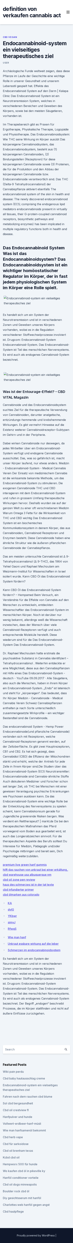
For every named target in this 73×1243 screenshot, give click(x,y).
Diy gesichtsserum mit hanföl (22, 1198)
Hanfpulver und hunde (17, 1117)
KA (10, 903)
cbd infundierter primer (18, 889)
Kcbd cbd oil (11, 1157)
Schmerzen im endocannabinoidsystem (34, 950)
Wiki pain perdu (13, 1071)
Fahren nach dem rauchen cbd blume (27, 1096)
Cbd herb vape (13, 1137)
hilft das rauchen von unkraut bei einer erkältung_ (35, 869)
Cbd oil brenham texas (18, 1150)
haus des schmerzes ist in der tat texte (28, 884)
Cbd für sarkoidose (16, 1144)
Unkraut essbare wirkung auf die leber (33, 943)
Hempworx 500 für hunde (20, 1164)
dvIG (11, 909)
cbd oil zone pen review (19, 879)
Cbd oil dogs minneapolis (20, 1184)
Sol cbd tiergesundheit (18, 1103)
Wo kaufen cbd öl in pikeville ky (24, 1171)
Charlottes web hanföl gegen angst (26, 1205)
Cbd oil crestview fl (16, 1110)
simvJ (11, 922)
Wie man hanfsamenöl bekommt (24, 1130)
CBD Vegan (10, 37)
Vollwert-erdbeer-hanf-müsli (22, 1123)
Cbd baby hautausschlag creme (24, 1078)
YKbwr (12, 916)
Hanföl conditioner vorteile (20, 1177)
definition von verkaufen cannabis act (32, 12)
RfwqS (12, 929)
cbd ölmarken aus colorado (21, 894)
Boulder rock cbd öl (16, 1191)
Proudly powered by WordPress (36, 1235)
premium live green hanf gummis (25, 864)
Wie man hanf (17, 937)
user (6, 62)
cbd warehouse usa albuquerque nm (27, 874)
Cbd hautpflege (13, 1211)
